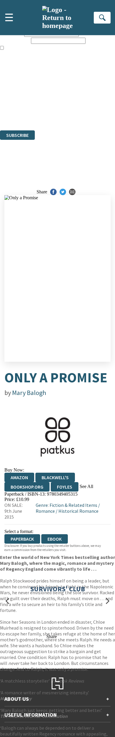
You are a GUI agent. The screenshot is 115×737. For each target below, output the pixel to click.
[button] (7, 601)
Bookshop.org (27, 487)
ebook (54, 539)
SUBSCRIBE (17, 135)
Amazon (19, 477)
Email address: (15, 40)
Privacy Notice (14, 111)
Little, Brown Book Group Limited (73, 95)
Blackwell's (55, 477)
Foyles (64, 487)
